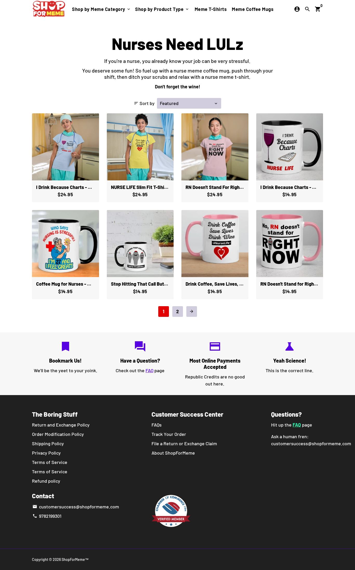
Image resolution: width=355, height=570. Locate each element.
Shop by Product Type (162, 9)
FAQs (157, 425)
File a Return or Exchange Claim (184, 443)
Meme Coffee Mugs (252, 9)
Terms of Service (49, 462)
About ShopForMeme (173, 453)
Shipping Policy (48, 443)
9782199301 (46, 516)
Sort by (144, 103)
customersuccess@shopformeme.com (75, 506)
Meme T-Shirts (211, 9)
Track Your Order (169, 434)
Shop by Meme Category (101, 9)
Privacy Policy (46, 453)
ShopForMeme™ (75, 559)
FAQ (149, 370)
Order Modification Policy (58, 434)
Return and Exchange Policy (61, 425)
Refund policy (46, 481)
